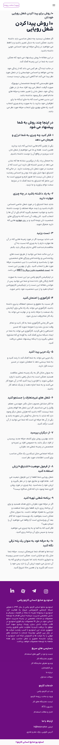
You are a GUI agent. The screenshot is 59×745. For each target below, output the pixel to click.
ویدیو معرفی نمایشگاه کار (42, 663)
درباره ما (49, 672)
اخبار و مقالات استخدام (43, 712)
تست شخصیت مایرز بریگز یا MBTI (33, 270)
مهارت (19, 220)
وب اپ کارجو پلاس (45, 691)
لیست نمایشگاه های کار (43, 701)
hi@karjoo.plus (40, 727)
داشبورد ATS (47, 706)
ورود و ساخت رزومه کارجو (42, 696)
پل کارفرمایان (47, 667)
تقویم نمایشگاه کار (45, 658)
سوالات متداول (46, 677)
